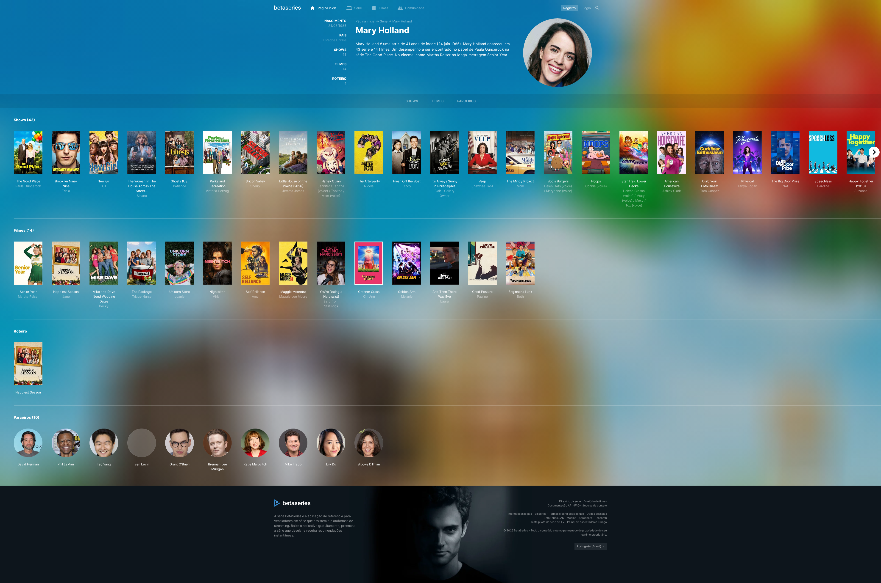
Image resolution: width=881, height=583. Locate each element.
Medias (571, 518)
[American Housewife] (671, 152)
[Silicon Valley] (255, 152)
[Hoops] (596, 152)
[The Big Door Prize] (785, 152)
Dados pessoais (597, 513)
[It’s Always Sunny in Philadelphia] (444, 152)
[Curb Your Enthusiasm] (709, 152)
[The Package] (141, 263)
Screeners (585, 518)
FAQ (577, 505)
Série (384, 21)
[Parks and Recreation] (217, 152)
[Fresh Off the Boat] (406, 152)
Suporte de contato (594, 505)
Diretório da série (570, 501)
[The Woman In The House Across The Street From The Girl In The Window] (141, 152)
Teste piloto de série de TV (547, 522)
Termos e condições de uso (566, 513)
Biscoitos (540, 513)
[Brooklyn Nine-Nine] (66, 152)
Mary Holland (402, 21)
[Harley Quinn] (331, 152)
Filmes (437, 101)
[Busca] (597, 8)
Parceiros (466, 101)
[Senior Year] (28, 263)
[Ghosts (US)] (179, 152)
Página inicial (365, 21)
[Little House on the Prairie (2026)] (293, 152)
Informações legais (520, 513)
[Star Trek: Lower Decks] (633, 152)
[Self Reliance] (255, 263)
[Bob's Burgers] (558, 152)
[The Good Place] (28, 152)
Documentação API (559, 505)
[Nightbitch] (217, 263)
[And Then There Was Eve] (444, 263)
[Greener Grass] (368, 263)
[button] (28, 450)
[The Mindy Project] (520, 152)
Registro (569, 8)
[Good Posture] (482, 263)
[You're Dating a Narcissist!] (331, 263)
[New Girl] (103, 152)
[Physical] (747, 152)
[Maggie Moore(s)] (293, 263)
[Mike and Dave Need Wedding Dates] (103, 263)
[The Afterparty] (368, 152)
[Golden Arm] (406, 263)
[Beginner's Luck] (520, 263)
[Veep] (482, 152)
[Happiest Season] (66, 263)
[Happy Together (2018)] (861, 152)
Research (601, 518)
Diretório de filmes (595, 501)
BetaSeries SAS (554, 518)
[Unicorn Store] (179, 263)
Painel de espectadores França (587, 522)
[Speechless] (823, 152)
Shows (412, 101)
